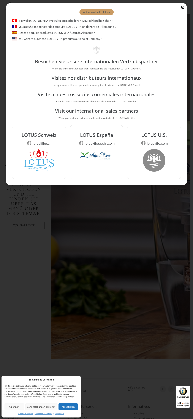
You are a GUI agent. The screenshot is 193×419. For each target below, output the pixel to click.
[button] (183, 7)
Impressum (59, 414)
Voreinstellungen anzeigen (41, 406)
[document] (96, 209)
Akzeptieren (68, 406)
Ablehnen (14, 406)
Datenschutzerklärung (44, 414)
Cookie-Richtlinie (25, 414)
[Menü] (188, 387)
